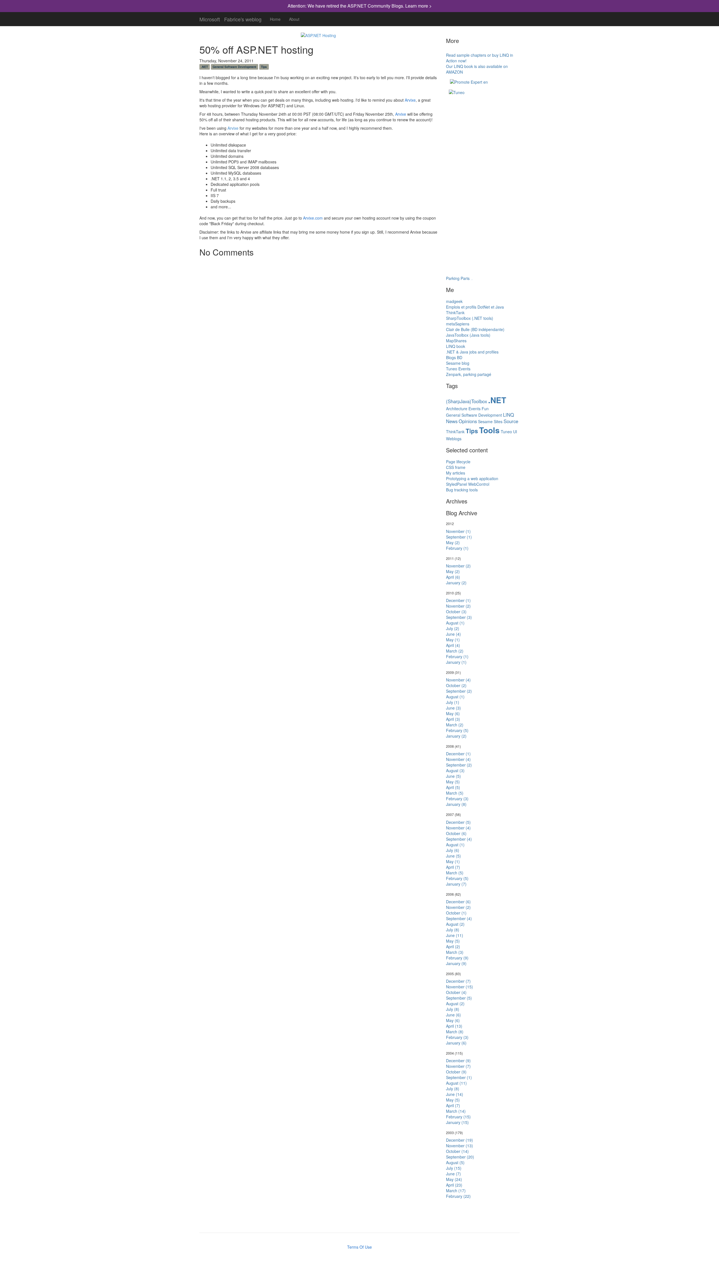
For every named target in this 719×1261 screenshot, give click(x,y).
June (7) (453, 1173)
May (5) (453, 782)
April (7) (453, 867)
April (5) (453, 787)
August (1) (455, 623)
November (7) (458, 1066)
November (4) (458, 680)
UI (515, 431)
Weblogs (453, 438)
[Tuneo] (457, 92)
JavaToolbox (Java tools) (468, 335)
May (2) (453, 542)
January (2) (456, 582)
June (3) (453, 708)
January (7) (456, 884)
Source (511, 421)
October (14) (457, 1151)
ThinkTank (455, 312)
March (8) (454, 1031)
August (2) (455, 924)
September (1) (459, 537)
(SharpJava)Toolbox (466, 401)
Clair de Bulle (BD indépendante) (475, 329)
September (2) (459, 691)
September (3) (459, 617)
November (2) (458, 566)
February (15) (458, 1116)
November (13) (459, 1145)
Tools (489, 430)
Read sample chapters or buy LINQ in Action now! (479, 57)
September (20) (460, 1157)
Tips (264, 67)
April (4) (453, 645)
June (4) (453, 634)
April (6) (453, 577)
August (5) (455, 1162)
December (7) (458, 981)
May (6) (453, 713)
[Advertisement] (474, 126)
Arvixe (410, 100)
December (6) (458, 901)
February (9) (457, 958)
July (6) (452, 850)
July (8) (452, 929)
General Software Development (234, 67)
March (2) (454, 651)
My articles (455, 473)
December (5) (458, 822)
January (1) (456, 662)
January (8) (456, 804)
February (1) (457, 548)
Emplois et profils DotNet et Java (475, 307)
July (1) (452, 702)
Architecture (456, 408)
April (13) (454, 1026)
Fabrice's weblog (242, 17)
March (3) (454, 952)
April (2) (453, 946)
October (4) (456, 992)
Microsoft (209, 17)
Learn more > (418, 6)
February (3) (457, 798)
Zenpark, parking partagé (468, 374)
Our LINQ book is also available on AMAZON (477, 69)
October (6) (456, 833)
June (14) (454, 1094)
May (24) (454, 1179)
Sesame (485, 421)
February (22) (458, 1196)
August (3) (455, 770)
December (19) (459, 1140)
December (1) (458, 600)
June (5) (453, 776)
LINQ (508, 414)
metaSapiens (457, 324)
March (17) (456, 1190)
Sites (498, 421)
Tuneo (506, 431)
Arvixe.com (313, 218)
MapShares (456, 340)
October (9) (456, 1072)
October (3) (456, 611)
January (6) (456, 1043)
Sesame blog (457, 363)
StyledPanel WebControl (467, 484)
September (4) (459, 839)
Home (275, 19)
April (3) (453, 719)
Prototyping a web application (472, 478)
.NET (204, 67)
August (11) (456, 1083)
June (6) (453, 1015)
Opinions (468, 421)
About (294, 19)
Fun (485, 408)
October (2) (456, 685)
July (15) (453, 1168)
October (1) (456, 913)
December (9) (458, 1060)
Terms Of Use (359, 1247)
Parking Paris (458, 278)
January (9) (456, 963)
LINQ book (455, 346)
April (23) (454, 1185)
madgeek (454, 301)
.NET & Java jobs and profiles (472, 352)
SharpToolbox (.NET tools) (469, 318)
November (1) (458, 531)
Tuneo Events (458, 368)
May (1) (453, 639)
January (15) (457, 1122)
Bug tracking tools (462, 489)
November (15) (459, 986)
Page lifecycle (458, 461)
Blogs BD (454, 357)
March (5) (454, 793)
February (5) (457, 730)
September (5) (459, 998)
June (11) (454, 935)
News (452, 421)
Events (474, 408)
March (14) (456, 1111)
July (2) (452, 628)
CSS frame (455, 467)
